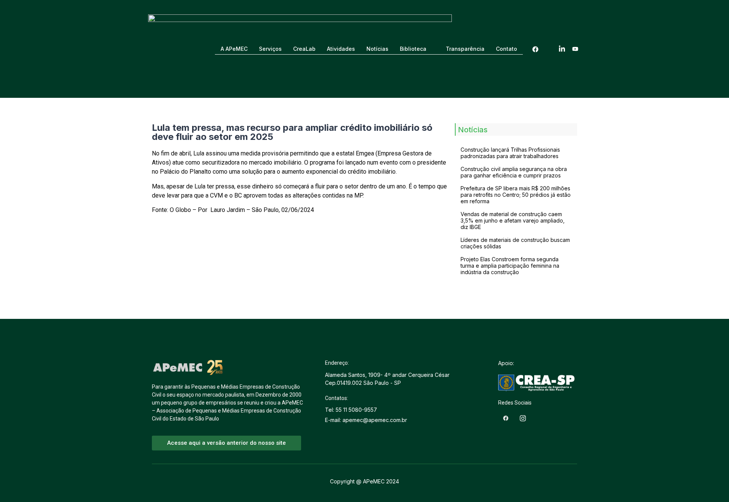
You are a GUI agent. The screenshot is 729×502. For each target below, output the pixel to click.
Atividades (341, 48)
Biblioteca (413, 48)
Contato (506, 48)
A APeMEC (234, 48)
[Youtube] (575, 49)
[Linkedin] (562, 49)
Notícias (377, 48)
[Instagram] (548, 49)
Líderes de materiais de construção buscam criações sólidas (515, 243)
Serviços (270, 48)
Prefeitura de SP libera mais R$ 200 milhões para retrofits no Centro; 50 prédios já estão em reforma (516, 194)
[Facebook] (535, 49)
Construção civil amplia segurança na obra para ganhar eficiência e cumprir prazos (514, 172)
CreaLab (304, 48)
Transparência (465, 48)
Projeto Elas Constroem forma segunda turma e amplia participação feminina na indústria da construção (510, 265)
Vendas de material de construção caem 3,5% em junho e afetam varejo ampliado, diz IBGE (513, 220)
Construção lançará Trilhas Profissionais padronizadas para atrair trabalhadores (510, 152)
